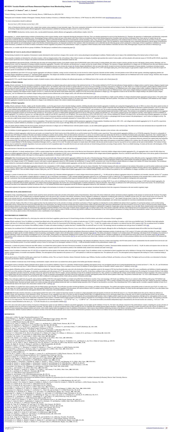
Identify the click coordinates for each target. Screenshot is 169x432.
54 (111, 247)
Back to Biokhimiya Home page (101, 1)
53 (114, 242)
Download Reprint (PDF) (86, 3)
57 (99, 261)
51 (74, 236)
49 (158, 234)
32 (10, 171)
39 (139, 206)
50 (72, 236)
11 (108, 91)
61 (105, 280)
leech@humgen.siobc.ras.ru (113, 17)
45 (93, 233)
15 (134, 106)
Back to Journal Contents (84, 1)
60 (90, 276)
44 (147, 225)
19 (84, 116)
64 (71, 290)
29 (117, 163)
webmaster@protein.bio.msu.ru (155, 428)
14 (81, 100)
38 (103, 204)
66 (109, 297)
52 (11, 237)
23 (109, 136)
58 (136, 266)
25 (61, 144)
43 (142, 223)
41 (78, 209)
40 (25, 207)
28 (55, 158)
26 (25, 145)
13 (148, 97)
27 (76, 148)
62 (51, 283)
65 (55, 296)
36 (57, 196)
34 (48, 176)
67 (65, 301)
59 (41, 274)
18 (16, 116)
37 (123, 196)
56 (32, 258)
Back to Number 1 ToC (69, 1)
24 (16, 140)
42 (68, 221)
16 (137, 106)
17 (109, 112)
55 (36, 250)
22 (107, 136)
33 (54, 174)
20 (96, 122)
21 (35, 136)
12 (94, 93)
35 (114, 184)
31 (119, 163)
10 (23, 90)
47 (95, 233)
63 (53, 283)
